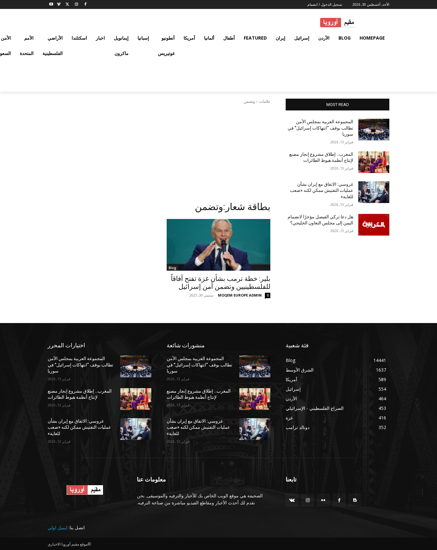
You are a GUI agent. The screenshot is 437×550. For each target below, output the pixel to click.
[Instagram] (76, 4)
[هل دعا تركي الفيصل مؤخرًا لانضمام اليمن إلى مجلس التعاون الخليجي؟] (373, 225)
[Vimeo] (58, 4)
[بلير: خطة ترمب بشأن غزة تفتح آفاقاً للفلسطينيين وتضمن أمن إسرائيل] (218, 245)
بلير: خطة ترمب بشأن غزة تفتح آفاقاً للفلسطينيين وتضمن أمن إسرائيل (220, 282)
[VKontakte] (292, 500)
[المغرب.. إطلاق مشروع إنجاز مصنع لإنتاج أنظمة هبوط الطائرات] (373, 162)
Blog (172, 268)
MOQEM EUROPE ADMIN (240, 295)
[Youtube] (51, 4)
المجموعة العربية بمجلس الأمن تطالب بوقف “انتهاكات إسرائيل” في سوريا (320, 128)
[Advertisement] (159, 152)
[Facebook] (85, 4)
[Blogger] (355, 500)
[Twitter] (67, 4)
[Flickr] (323, 500)
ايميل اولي (58, 527)
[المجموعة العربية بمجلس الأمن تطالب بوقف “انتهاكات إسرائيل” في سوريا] (373, 129)
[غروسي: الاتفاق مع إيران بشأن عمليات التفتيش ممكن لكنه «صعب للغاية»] (373, 192)
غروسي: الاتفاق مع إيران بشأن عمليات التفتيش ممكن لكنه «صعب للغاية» (321, 190)
